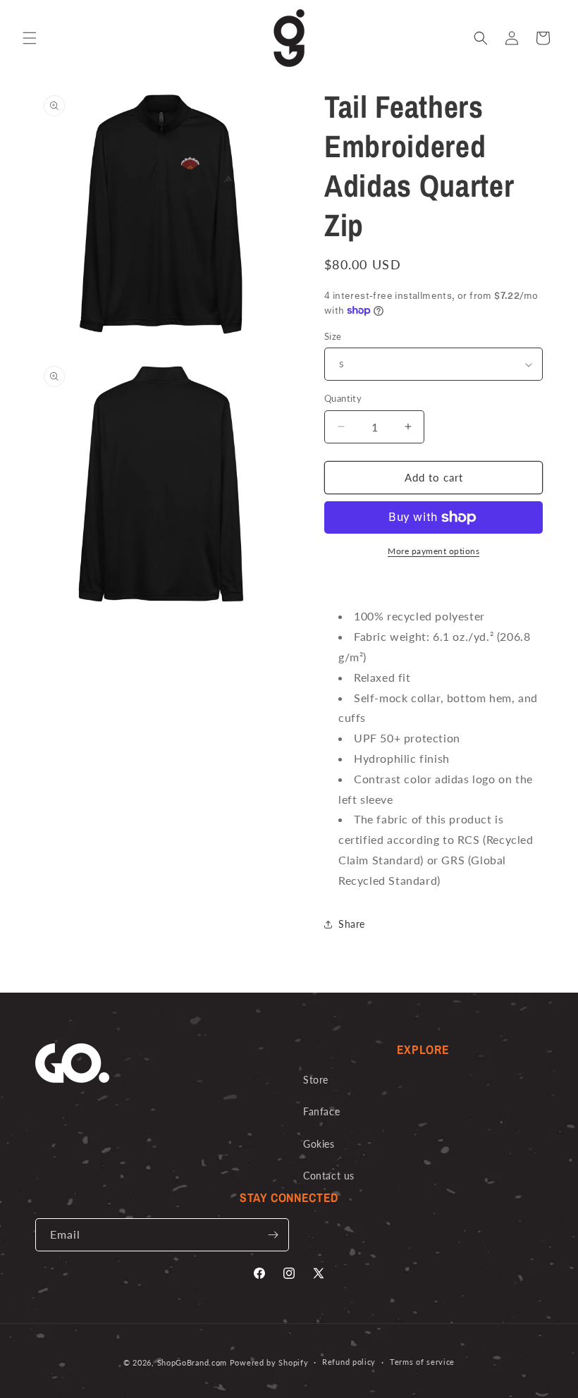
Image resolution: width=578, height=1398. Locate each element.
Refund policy (349, 1361)
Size (333, 336)
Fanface (321, 1111)
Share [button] (351, 924)
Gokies (319, 1144)
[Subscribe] (272, 1234)
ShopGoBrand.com (192, 1362)
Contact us (329, 1176)
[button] (29, 38)
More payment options (433, 551)
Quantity (343, 398)
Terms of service (422, 1361)
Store (315, 1080)
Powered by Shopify (269, 1362)
